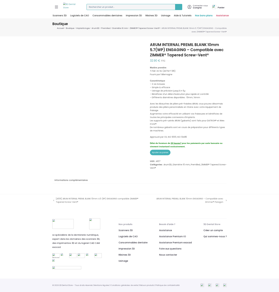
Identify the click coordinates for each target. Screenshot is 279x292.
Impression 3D (134, 15)
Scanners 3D (60, 15)
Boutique (70, 28)
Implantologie (83, 28)
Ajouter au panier (160, 152)
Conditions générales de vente (124, 285)
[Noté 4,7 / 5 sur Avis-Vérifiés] (77, 267)
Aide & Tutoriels (183, 15)
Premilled (105, 28)
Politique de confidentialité (167, 285)
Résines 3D (151, 15)
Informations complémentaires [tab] (71, 180)
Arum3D (95, 28)
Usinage (165, 15)
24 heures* (176, 143)
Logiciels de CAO (79, 15)
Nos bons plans (204, 15)
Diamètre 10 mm (120, 28)
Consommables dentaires (107, 15)
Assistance (222, 15)
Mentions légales (101, 285)
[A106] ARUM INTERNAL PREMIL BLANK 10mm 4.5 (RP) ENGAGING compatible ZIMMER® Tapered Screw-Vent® (95, 200)
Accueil (60, 28)
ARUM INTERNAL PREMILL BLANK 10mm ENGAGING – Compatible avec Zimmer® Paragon (186, 200)
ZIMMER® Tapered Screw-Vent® (145, 28)
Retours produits (147, 285)
